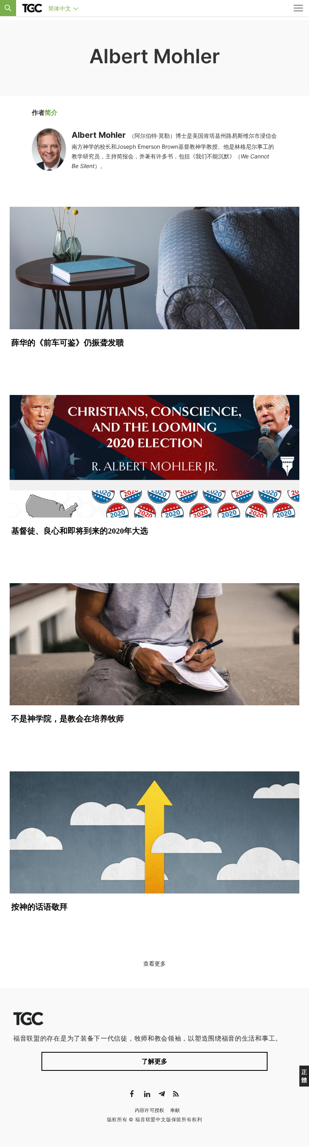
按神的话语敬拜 (39, 906)
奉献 (175, 1110)
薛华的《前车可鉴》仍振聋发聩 (67, 342)
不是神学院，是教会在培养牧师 (67, 718)
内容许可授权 (150, 1110)
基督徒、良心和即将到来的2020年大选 (79, 530)
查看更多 (154, 963)
